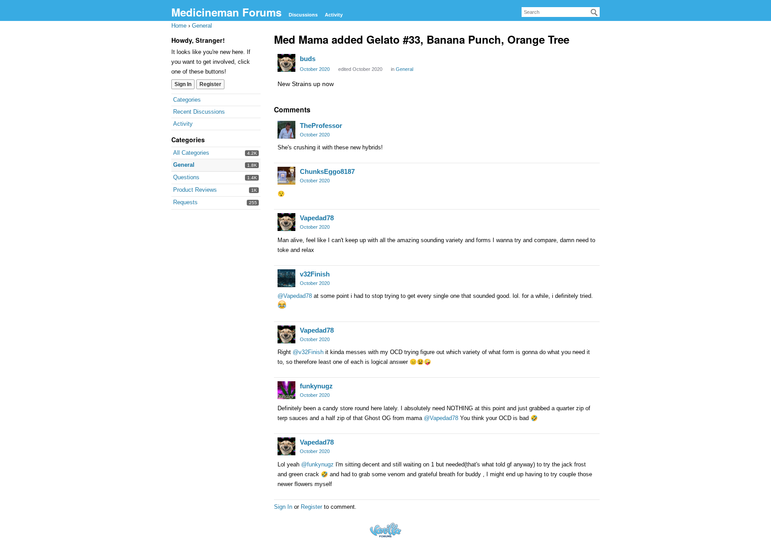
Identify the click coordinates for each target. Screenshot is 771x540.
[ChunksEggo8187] (286, 176)
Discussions (303, 14)
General (184, 164)
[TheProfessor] (286, 130)
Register (210, 84)
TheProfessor (321, 125)
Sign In (182, 84)
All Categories (191, 152)
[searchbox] (561, 12)
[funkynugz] (286, 390)
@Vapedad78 (295, 296)
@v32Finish (308, 352)
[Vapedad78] (286, 222)
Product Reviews (195, 189)
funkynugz (316, 386)
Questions (186, 177)
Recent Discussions (199, 111)
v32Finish (315, 274)
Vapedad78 (317, 218)
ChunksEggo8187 (327, 171)
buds (307, 58)
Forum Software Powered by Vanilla (385, 530)
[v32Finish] (286, 278)
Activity (334, 14)
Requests (185, 202)
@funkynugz (317, 464)
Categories (187, 99)
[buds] (286, 63)
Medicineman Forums (226, 12)
